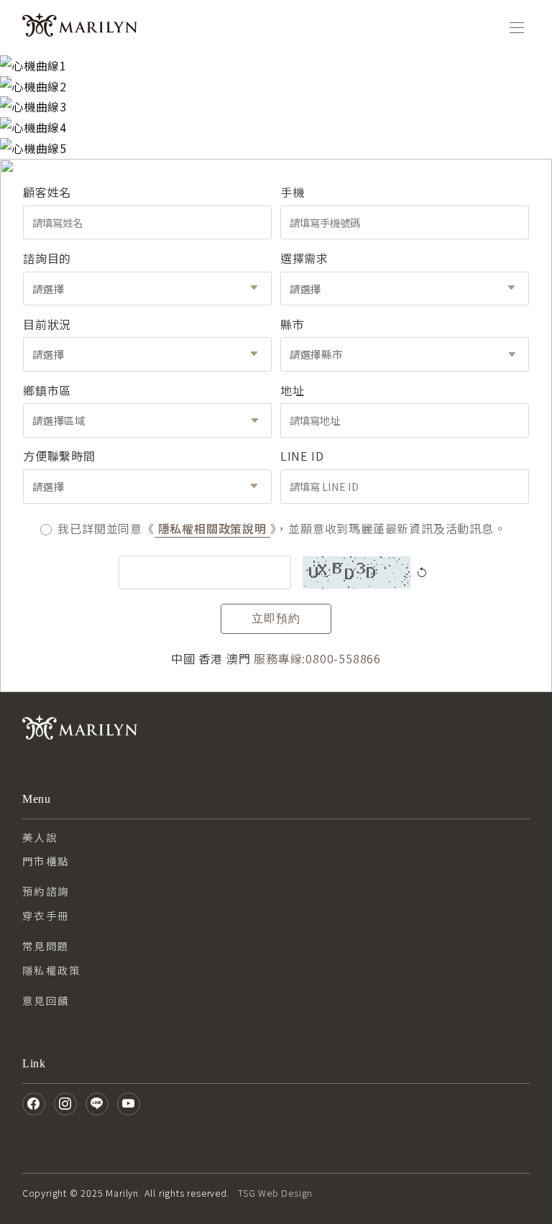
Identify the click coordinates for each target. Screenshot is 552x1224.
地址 (292, 390)
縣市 (292, 324)
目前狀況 (47, 324)
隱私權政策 (51, 969)
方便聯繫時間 (59, 455)
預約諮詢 (46, 890)
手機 (292, 192)
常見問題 (46, 945)
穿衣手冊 (46, 915)
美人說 (40, 837)
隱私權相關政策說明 (212, 528)
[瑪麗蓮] (79, 28)
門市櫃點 (46, 860)
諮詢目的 (47, 258)
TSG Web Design (275, 1193)
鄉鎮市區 (47, 390)
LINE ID (302, 455)
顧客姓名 (47, 192)
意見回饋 (46, 1000)
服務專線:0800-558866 (317, 658)
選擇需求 (304, 258)
